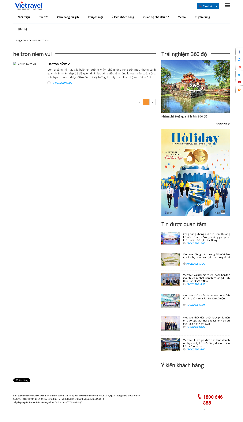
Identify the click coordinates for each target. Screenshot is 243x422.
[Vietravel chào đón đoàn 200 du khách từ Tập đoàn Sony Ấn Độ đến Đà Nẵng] (170, 301)
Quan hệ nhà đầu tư (156, 17)
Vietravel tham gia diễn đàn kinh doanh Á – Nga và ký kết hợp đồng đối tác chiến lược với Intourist (206, 343)
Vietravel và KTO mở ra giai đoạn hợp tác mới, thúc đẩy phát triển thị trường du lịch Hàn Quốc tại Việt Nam (206, 278)
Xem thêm (222, 123)
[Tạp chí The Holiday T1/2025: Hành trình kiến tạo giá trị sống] (195, 172)
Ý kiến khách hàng (123, 17)
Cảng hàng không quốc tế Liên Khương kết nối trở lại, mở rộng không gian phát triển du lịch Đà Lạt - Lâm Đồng (206, 237)
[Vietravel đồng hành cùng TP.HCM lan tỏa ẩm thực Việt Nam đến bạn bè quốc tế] (170, 259)
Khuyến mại (95, 17)
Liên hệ (22, 29)
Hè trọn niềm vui (60, 64)
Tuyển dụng (202, 17)
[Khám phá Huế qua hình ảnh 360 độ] (195, 91)
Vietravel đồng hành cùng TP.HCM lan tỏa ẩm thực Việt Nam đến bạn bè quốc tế (206, 256)
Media (182, 17)
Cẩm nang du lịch (68, 17)
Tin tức (43, 17)
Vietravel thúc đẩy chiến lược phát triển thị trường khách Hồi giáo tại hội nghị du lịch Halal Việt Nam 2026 (206, 320)
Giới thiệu (24, 17)
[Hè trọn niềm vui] (29, 74)
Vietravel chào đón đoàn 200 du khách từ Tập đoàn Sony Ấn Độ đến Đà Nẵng (206, 297)
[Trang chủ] (29, 6)
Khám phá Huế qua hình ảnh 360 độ (184, 116)
